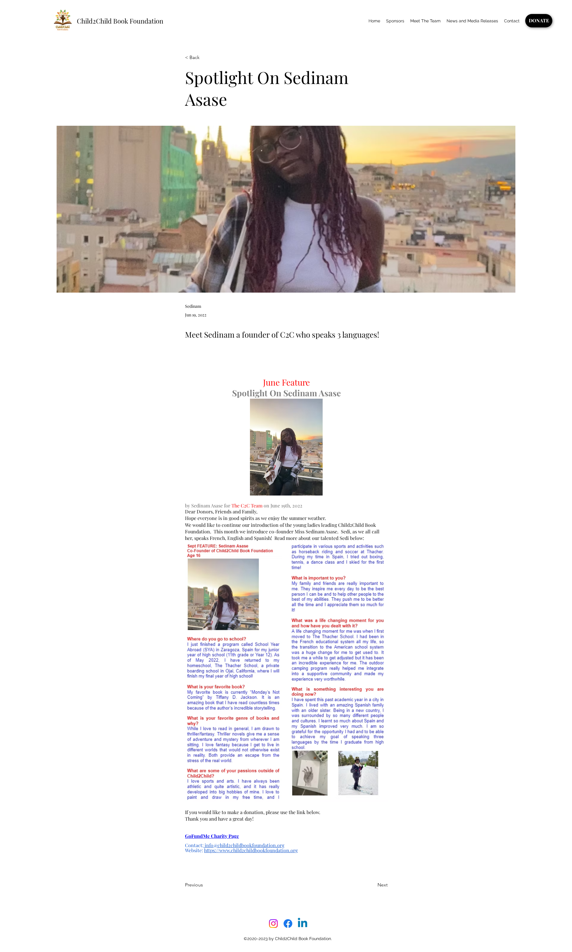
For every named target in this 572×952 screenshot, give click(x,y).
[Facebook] (288, 923)
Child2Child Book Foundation (120, 20)
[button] (204, 57)
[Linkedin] (302, 923)
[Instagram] (273, 923)
